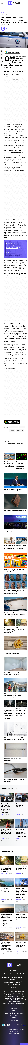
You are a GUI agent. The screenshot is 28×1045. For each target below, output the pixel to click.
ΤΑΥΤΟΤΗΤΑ (14, 1008)
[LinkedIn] (1, 58)
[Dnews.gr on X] (8, 973)
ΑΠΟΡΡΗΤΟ (24, 1044)
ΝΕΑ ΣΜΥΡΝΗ (13, 427)
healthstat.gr (4, 873)
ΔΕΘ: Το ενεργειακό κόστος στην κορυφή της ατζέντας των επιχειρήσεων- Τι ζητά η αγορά (21, 712)
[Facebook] (1, 51)
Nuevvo (17, 1033)
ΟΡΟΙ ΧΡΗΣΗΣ (14, 1012)
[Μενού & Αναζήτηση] (2, 3)
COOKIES (14, 1017)
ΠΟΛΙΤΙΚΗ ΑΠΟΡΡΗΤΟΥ (14, 1015)
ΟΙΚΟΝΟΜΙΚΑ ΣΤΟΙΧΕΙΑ (14, 1020)
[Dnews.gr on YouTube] (20, 973)
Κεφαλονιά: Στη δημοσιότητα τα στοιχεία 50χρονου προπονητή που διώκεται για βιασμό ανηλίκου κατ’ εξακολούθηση (6, 808)
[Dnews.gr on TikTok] (14, 973)
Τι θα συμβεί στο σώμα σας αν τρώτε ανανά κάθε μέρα (21, 629)
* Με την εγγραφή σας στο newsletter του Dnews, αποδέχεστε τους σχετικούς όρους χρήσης (15, 255)
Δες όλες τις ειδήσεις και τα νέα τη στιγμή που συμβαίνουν (16, 442)
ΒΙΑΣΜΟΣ (22, 427)
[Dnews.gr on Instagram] (11, 973)
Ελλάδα (2, 12)
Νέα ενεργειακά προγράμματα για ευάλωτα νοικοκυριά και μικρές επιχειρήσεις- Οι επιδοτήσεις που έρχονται (14, 695)
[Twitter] (1, 54)
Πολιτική (18, 814)
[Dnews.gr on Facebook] (5, 973)
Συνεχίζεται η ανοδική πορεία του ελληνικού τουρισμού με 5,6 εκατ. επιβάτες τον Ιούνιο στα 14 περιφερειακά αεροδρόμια (15, 614)
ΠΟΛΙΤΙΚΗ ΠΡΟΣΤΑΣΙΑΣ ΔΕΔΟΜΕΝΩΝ (14, 1013)
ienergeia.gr (3, 899)
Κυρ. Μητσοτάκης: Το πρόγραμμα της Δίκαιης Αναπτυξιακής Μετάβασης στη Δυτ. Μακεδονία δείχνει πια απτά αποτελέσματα (21, 893)
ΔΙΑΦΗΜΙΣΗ (14, 1010)
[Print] (1, 65)
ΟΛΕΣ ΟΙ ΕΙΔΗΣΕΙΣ (14, 970)
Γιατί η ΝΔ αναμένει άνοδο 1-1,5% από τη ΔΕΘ (15, 531)
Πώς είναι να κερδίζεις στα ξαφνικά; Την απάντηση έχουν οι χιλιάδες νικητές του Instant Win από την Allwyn (14, 592)
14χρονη (12, 430)
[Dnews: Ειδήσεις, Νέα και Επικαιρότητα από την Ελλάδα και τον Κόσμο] (14, 3)
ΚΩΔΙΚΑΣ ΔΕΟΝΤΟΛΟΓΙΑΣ (14, 1018)
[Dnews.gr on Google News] (17, 973)
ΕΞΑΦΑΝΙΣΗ (20, 430)
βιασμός (12, 56)
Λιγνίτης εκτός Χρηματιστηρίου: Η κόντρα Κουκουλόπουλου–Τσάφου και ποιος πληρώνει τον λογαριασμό (9, 713)
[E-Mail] (1, 61)
